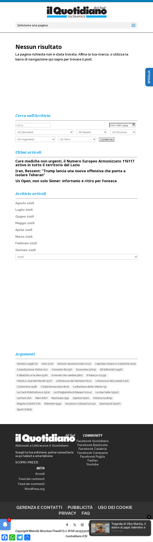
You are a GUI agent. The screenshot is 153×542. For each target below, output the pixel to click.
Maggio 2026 (24, 223)
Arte (47, 363)
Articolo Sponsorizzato (74, 363)
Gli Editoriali (111, 369)
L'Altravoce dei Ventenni (74, 381)
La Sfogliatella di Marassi (73, 392)
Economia (86, 369)
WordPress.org (35, 489)
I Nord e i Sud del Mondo (34, 381)
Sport (24, 409)
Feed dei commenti (31, 484)
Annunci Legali (27, 363)
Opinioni (81, 398)
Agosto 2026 (24, 203)
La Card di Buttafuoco (33, 392)
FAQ (85, 513)
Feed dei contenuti (32, 479)
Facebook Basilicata (92, 445)
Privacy (67, 513)
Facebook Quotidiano (92, 441)
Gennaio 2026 (25, 250)
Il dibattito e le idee (32, 375)
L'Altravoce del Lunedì (112, 381)
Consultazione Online (32, 369)
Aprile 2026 (23, 230)
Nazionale (60, 398)
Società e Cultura (80, 403)
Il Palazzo (96, 375)
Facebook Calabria (92, 449)
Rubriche (52, 403)
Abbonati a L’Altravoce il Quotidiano (42, 445)
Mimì (41, 398)
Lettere (24, 398)
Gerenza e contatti (39, 507)
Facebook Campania (92, 453)
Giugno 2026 (24, 216)
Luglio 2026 (24, 210)
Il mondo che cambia (67, 375)
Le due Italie (107, 392)
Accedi (40, 473)
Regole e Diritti (28, 403)
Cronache (62, 369)
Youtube (92, 464)
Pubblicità (80, 507)
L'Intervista (27, 386)
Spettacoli (110, 403)
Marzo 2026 (23, 236)
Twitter (92, 460)
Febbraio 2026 (26, 243)
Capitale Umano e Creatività (115, 363)
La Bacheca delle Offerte (89, 386)
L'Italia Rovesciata (55, 386)
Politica (102, 398)
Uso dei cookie (115, 507)
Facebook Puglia (92, 456)
